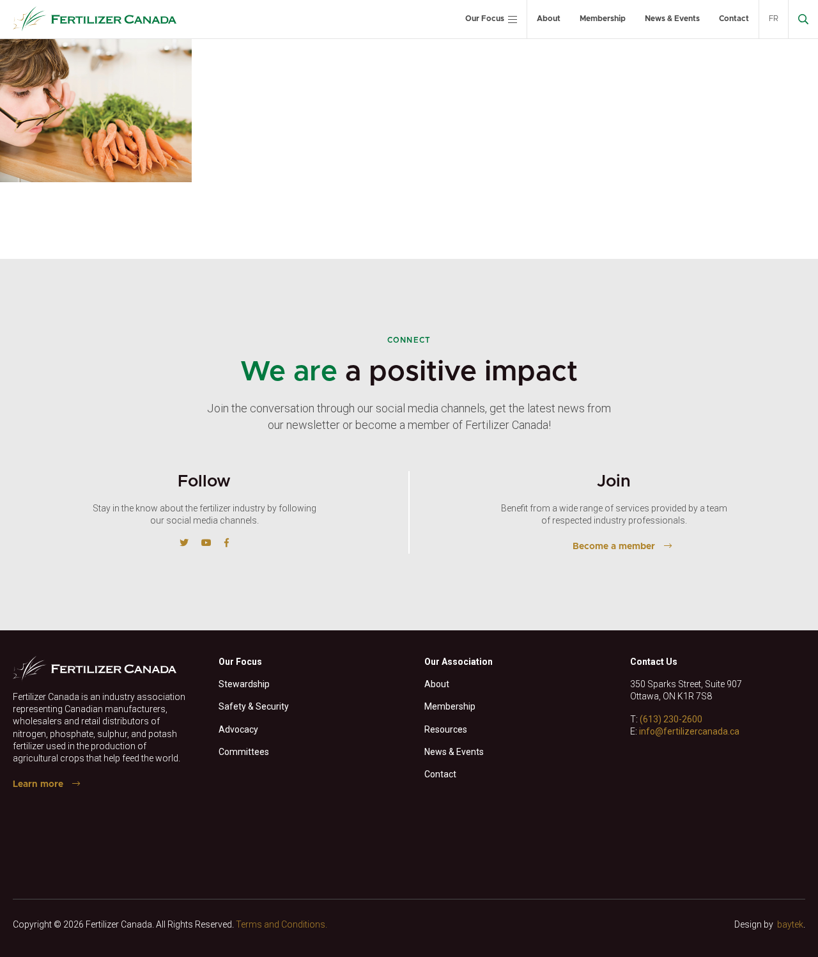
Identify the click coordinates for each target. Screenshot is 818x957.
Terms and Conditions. (281, 924)
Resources (445, 729)
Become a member (614, 546)
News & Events (672, 18)
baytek (790, 924)
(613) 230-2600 (671, 719)
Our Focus (484, 18)
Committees (244, 752)
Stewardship (244, 684)
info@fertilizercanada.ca (689, 731)
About (548, 18)
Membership (603, 18)
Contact (734, 18)
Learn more (38, 784)
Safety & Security (254, 706)
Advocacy (238, 729)
